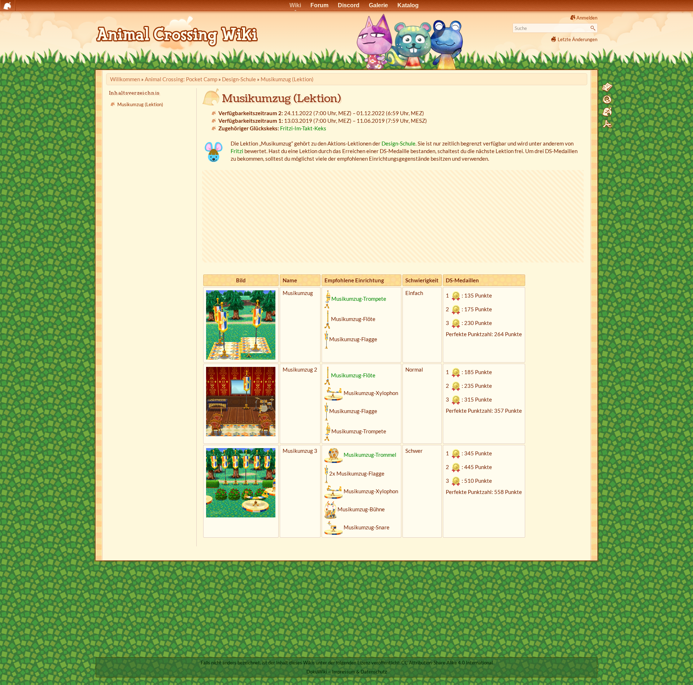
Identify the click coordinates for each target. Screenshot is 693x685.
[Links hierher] (607, 112)
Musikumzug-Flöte (353, 375)
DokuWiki (316, 672)
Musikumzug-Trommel (370, 454)
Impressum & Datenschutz (359, 672)
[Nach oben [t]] (607, 124)
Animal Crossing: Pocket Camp (181, 79)
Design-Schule (239, 79)
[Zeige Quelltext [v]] (607, 87)
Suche (593, 28)
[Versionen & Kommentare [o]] (607, 100)
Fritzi (237, 151)
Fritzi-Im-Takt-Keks (303, 128)
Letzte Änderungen (577, 39)
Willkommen (125, 79)
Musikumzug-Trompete (358, 298)
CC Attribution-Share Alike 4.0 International (447, 663)
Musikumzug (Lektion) (287, 79)
